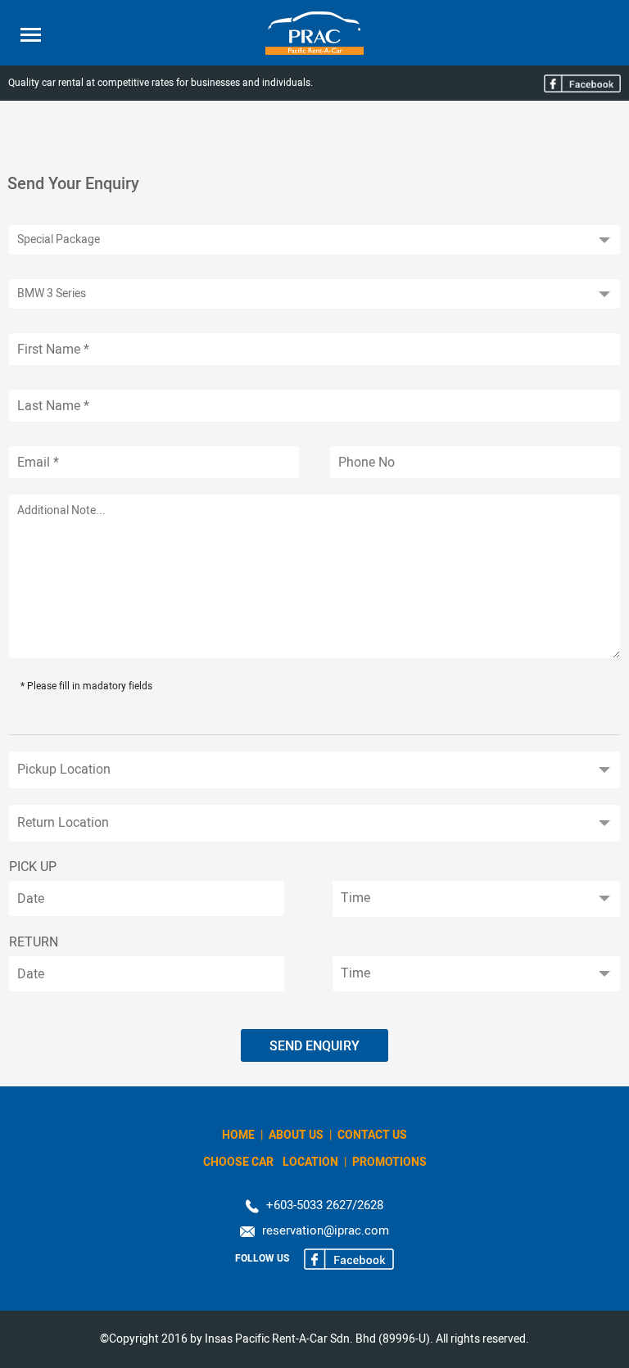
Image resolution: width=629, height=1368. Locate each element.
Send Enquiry (314, 1046)
